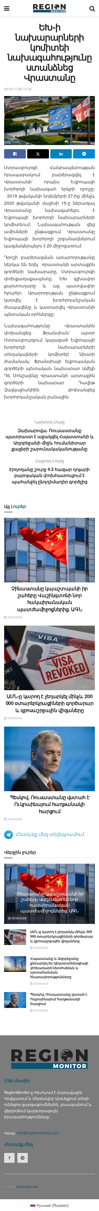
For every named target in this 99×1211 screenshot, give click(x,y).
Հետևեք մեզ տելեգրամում (50, 833)
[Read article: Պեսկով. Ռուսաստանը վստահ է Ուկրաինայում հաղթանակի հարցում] (49, 759)
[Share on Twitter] (38, 153)
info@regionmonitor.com (38, 1132)
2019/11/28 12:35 (18, 88)
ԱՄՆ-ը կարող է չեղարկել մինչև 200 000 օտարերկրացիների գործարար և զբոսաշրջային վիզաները (50, 703)
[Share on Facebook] (15, 153)
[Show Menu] (6, 8)
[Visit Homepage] (49, 8)
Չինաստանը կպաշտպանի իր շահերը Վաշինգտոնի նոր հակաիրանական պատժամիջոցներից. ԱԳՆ (49, 599)
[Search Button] (92, 8)
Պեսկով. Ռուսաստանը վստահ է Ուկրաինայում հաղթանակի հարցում (49, 804)
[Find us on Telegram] (22, 1158)
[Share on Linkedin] (61, 153)
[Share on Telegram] (84, 153)
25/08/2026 (14, 617)
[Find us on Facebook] (9, 1158)
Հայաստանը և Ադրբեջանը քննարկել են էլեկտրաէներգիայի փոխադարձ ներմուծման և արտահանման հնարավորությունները (59, 967)
